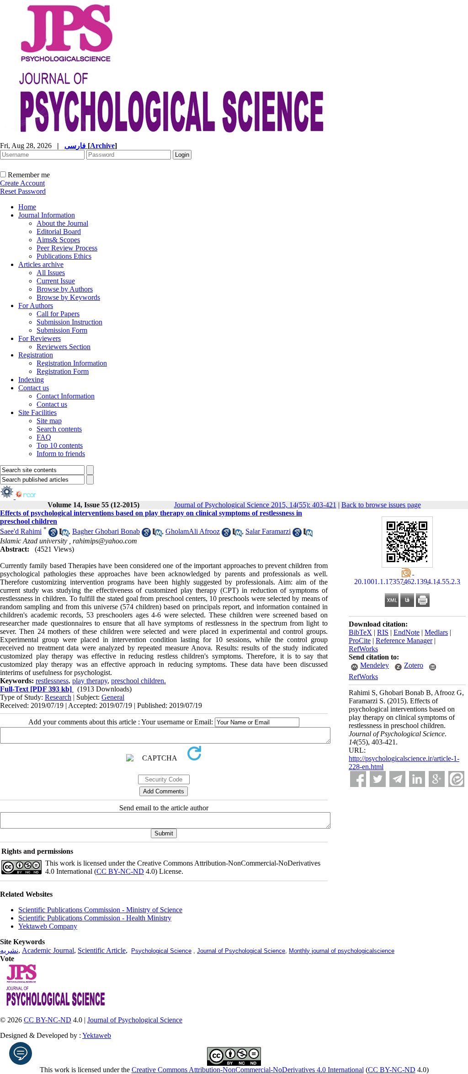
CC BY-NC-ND (391, 1070)
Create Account (22, 183)
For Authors (35, 305)
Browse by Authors (65, 289)
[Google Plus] (437, 779)
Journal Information (46, 215)
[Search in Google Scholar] (53, 534)
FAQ (44, 437)
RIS (382, 632)
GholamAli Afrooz (192, 531)
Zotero (413, 665)
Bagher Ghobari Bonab (106, 531)
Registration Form (63, 371)
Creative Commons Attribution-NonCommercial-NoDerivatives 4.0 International (248, 1070)
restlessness (52, 681)
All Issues (51, 272)
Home (27, 207)
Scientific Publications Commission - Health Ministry (94, 918)
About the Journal (62, 223)
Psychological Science (161, 950)
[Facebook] (358, 779)
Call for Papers (58, 314)
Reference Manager (404, 640)
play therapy (89, 681)
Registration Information (72, 363)
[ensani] (8, 496)
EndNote (407, 632)
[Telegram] (397, 779)
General (112, 697)
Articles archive (41, 264)
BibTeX (360, 632)
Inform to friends (61, 453)
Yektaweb (96, 1035)
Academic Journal (48, 950)
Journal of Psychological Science (241, 950)
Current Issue (56, 281)
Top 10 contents (60, 445)
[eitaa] (456, 779)
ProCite (360, 640)
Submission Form (62, 330)
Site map (49, 421)
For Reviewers (39, 338)
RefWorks (363, 649)
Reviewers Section (63, 347)
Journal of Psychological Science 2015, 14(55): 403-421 (255, 505)
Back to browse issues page (381, 505)
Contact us (33, 388)
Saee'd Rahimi (21, 531)
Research (58, 697)
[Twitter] (378, 779)
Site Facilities (37, 412)
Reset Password (23, 191)
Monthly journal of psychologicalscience (341, 950)
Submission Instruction (69, 322)
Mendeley (374, 665)
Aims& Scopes (58, 240)
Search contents (59, 429)
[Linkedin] (417, 779)
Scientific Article (102, 950)
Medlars (436, 632)
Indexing (31, 379)
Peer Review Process (67, 248)
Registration (35, 355)
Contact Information (66, 396)
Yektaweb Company (47, 926)
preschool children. (138, 681)
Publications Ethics (64, 256)
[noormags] (34, 496)
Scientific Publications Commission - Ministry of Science (100, 910)
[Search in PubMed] (64, 534)
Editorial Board (59, 231)
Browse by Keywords (68, 297)
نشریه (9, 950)
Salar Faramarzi (268, 531)
